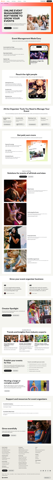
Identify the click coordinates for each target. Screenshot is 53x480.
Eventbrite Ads (4, 457)
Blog (36, 448)
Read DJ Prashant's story (7, 315)
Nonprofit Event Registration (23, 459)
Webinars (36, 457)
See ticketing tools (7, 124)
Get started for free (23, 176)
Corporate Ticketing (22, 453)
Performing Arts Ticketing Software (24, 452)
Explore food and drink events (32, 262)
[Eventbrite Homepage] (1, 1)
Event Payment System (5, 451)
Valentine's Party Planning (22, 468)
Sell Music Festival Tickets (22, 458)
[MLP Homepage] (3, 1)
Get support (5, 414)
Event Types (14, 1)
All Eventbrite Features (5, 467)
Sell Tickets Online (4, 448)
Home (2, 3)
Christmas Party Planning (22, 466)
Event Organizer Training (7, 406)
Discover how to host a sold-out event (9, 349)
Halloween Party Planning (22, 464)
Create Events (6, 3)
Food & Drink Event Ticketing (23, 451)
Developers (37, 458)
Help (36, 461)
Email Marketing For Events (6, 458)
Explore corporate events (31, 239)
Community (37, 455)
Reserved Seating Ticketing (6, 452)
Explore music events (30, 192)
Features (8, 1)
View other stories (16, 315)
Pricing (25, 1)
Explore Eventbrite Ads (20, 124)
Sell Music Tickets (21, 448)
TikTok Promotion (4, 459)
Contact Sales (43, 1)
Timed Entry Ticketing (5, 453)
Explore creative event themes (39, 349)
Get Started (49, 1)
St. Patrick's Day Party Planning (23, 465)
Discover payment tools (44, 124)
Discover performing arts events (32, 216)
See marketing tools (32, 124)
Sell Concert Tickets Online (23, 457)
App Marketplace (37, 452)
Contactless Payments (5, 464)
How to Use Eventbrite (38, 451)
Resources (19, 1)
